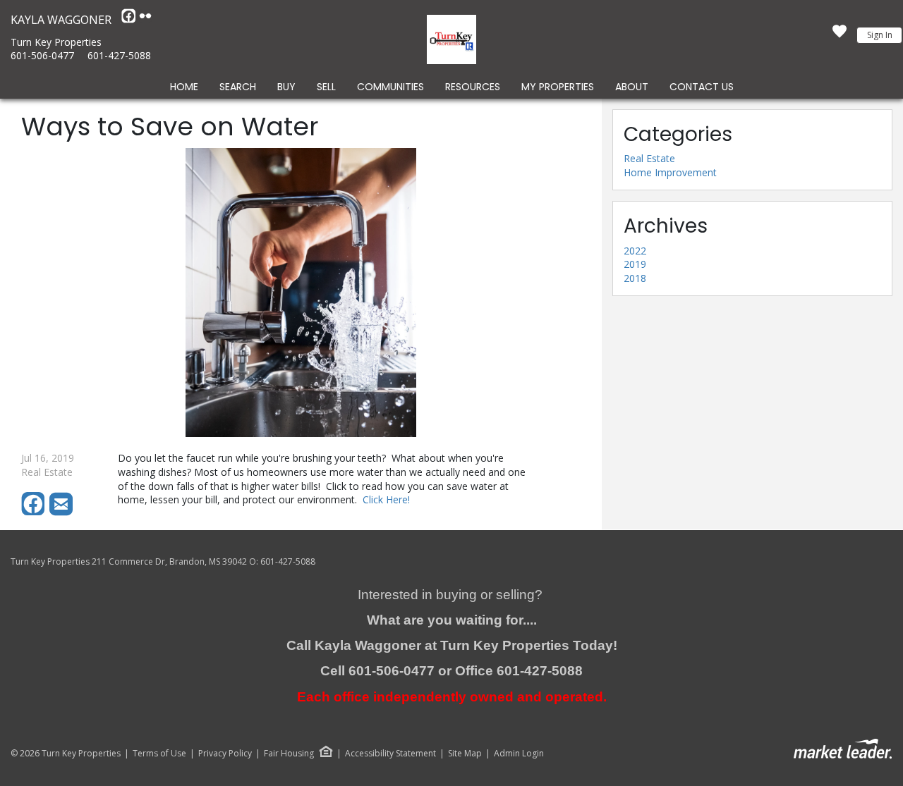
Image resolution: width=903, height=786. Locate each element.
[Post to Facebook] (35, 512)
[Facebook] (129, 19)
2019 (635, 264)
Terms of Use (159, 753)
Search (237, 87)
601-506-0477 (42, 55)
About (631, 87)
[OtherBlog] (145, 19)
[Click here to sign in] (839, 35)
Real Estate (649, 158)
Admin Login (519, 753)
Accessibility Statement (390, 753)
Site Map (465, 753)
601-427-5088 (119, 55)
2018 (635, 278)
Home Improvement (670, 172)
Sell (326, 87)
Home (184, 87)
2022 (635, 250)
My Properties (557, 87)
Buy (286, 87)
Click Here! (386, 499)
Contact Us (701, 87)
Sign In (879, 35)
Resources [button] (472, 87)
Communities (390, 87)
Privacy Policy (225, 753)
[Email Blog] (62, 512)
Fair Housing (289, 753)
